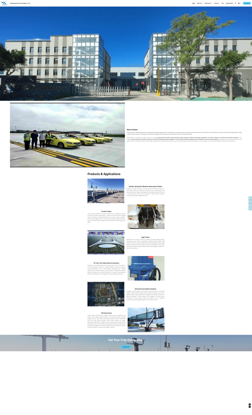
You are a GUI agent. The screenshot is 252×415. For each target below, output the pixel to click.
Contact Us (247, 3)
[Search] (235, 3)
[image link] (4, 3)
